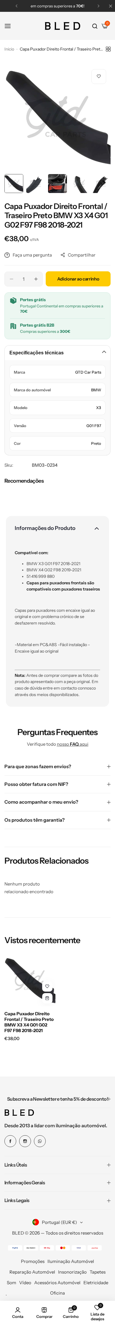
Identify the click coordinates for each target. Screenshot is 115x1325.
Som (11, 1282)
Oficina (57, 1293)
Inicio (9, 49)
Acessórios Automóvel (57, 1282)
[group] (57, 118)
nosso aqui (72, 744)
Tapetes (98, 1272)
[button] (16, 5)
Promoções (33, 1261)
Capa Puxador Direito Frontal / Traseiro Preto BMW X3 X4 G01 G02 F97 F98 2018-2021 (29, 1022)
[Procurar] (94, 26)
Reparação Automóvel (32, 1272)
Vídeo (25, 1282)
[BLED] (62, 26)
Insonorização (72, 1272)
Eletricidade (95, 1282)
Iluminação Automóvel (70, 1261)
